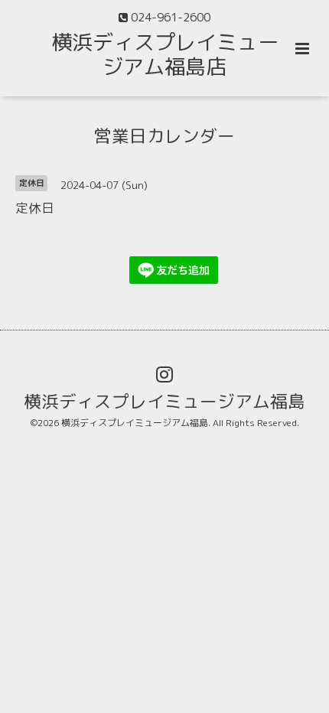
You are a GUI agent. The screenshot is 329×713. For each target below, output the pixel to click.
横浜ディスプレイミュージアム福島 (164, 401)
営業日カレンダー (164, 135)
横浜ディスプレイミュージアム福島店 (165, 54)
